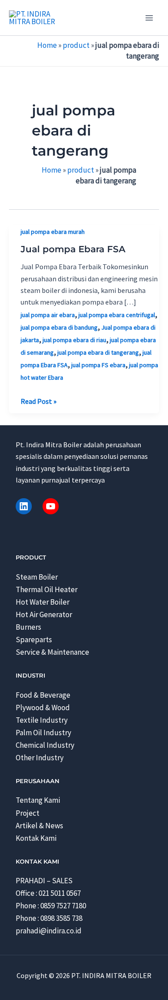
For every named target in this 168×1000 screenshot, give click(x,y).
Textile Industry (42, 720)
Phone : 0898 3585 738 (49, 918)
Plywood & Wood (43, 707)
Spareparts (34, 639)
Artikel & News (39, 826)
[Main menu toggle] (149, 18)
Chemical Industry (45, 745)
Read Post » (38, 401)
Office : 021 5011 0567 (48, 893)
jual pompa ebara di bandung (59, 327)
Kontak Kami (36, 838)
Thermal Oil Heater (47, 589)
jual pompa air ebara (48, 315)
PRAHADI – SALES (44, 881)
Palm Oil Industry (43, 732)
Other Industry (40, 758)
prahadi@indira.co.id (49, 931)
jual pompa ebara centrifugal (116, 315)
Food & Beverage (43, 695)
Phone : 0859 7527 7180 (51, 906)
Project (27, 813)
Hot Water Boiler (42, 602)
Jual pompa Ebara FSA (73, 249)
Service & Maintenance (52, 652)
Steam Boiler (37, 577)
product (76, 45)
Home (47, 45)
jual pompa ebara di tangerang (98, 352)
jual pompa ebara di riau (74, 340)
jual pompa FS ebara (98, 365)
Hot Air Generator (44, 614)
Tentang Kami (38, 800)
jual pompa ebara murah (53, 232)
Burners (28, 627)
